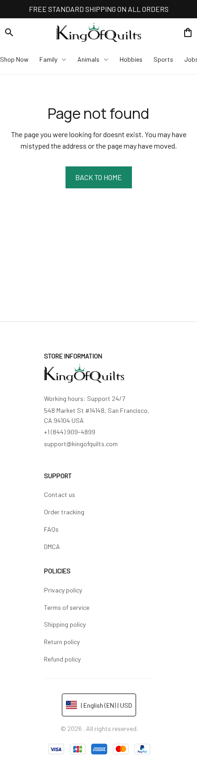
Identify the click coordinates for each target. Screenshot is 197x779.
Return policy (62, 642)
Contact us (59, 494)
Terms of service (66, 607)
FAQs (51, 529)
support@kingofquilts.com (81, 444)
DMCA (52, 546)
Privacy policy (63, 590)
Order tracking (64, 512)
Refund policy (62, 659)
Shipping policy (65, 624)
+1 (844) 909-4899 (69, 432)
